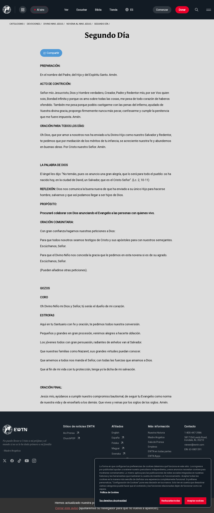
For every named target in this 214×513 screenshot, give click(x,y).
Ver (66, 9)
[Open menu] (208, 9)
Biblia (98, 9)
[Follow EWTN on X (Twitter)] (5, 461)
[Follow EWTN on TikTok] (19, 461)
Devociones (33, 23)
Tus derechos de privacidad (113, 500)
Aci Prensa (69, 433)
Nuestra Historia (156, 432)
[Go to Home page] (15, 430)
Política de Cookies (109, 492)
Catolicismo (17, 23)
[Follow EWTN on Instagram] (34, 461)
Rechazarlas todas (171, 500)
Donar (182, 9)
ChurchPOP (69, 438)
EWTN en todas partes (159, 451)
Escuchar (81, 9)
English (115, 432)
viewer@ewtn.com (194, 444)
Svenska (116, 453)
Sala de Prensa (156, 442)
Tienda (113, 9)
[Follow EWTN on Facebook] (12, 461)
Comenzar (162, 9)
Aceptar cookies (195, 500)
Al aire (40, 9)
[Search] (196, 9)
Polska (115, 443)
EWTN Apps (154, 456)
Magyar (116, 448)
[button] (129, 9)
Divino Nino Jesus (53, 23)
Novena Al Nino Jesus (79, 23)
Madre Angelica (156, 437)
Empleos (152, 446)
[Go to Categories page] (22, 9)
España (116, 437)
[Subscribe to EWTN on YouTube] (27, 461)
